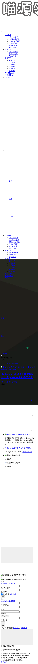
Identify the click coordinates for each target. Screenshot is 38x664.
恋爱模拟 (13, 382)
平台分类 (8, 35)
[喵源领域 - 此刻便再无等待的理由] (18, 434)
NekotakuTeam (27, 452)
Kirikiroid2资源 (14, 39)
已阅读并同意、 (15, 628)
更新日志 (29, 448)
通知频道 (12, 71)
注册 (3, 625)
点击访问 (4, 662)
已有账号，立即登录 (8, 601)
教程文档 (12, 60)
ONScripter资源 (14, 41)
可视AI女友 (9, 75)
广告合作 (22, 448)
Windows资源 (13, 37)
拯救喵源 (12, 66)
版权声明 (15, 448)
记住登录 (6, 594)
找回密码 (12, 594)
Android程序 (13, 54)
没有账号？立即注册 (8, 583)
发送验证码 (5, 616)
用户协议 (16, 628)
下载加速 (12, 64)
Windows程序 (13, 52)
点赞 (13, 363)
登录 (3, 596)
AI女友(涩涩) (9, 73)
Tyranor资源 (13, 45)
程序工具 (8, 49)
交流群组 (12, 69)
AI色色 (7, 77)
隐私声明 (24, 628)
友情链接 (8, 448)
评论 (16, 363)
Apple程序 (12, 56)
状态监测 (12, 62)
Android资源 (13, 43)
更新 (6, 363)
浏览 (9, 363)
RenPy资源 (13, 47)
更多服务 (8, 58)
